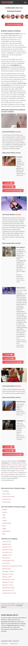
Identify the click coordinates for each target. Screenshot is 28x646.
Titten (19, 467)
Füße (3, 515)
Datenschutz (14, 643)
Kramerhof (7, 550)
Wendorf (7, 547)
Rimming (20, 470)
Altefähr (6, 544)
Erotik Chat (4, 604)
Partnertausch (6, 499)
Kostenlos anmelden (14, 24)
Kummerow (8, 590)
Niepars (7, 577)
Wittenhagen (8, 588)
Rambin (6, 569)
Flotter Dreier (6, 494)
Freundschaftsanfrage (12, 190)
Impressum (4, 643)
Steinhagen (8, 571)
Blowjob (3, 465)
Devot (4, 526)
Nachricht (8, 187)
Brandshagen (8, 560)
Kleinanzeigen (11, 604)
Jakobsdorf (7, 582)
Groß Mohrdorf (9, 593)
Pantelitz (7, 555)
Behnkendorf (8, 579)
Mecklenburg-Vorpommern (8, 605)
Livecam (7, 183)
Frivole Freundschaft (8, 496)
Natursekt (14, 472)
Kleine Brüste (6, 531)
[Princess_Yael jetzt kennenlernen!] (14, 203)
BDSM (24, 463)
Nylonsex (21, 465)
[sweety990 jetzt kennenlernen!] (14, 121)
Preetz (6, 558)
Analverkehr (4, 472)
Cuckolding (5, 491)
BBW (3, 534)
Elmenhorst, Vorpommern (12, 566)
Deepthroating (6, 523)
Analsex (4, 520)
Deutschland (20, 604)
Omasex (15, 465)
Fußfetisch (9, 465)
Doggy (4, 528)
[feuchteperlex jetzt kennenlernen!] (14, 375)
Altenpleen (7, 574)
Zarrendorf (7, 552)
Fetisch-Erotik (6, 502)
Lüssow (6, 541)
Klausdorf (7, 585)
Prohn (6, 563)
